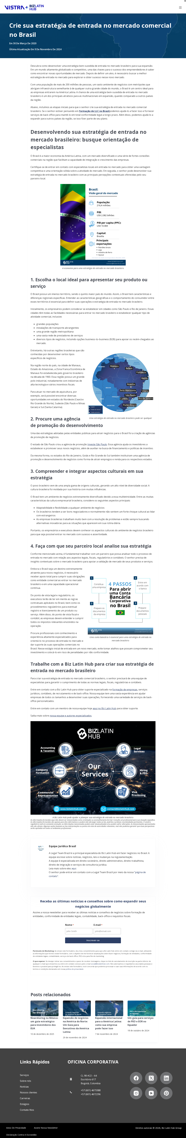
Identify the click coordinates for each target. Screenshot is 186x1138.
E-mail (98, 924)
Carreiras (25, 1098)
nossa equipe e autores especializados (71, 715)
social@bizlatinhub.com (100, 964)
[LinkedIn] (166, 1078)
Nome (69, 924)
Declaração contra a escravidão (21, 1135)
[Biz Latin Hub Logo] (24, 7)
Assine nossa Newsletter (46, 1128)
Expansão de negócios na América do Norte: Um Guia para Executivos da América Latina (76, 1024)
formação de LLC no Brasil (94, 111)
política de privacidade (74, 969)
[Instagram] (136, 1093)
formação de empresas (124, 689)
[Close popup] (185, 1)
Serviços (24, 1075)
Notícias (24, 1086)
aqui (73, 868)
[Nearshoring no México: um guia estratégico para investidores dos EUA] (45, 1008)
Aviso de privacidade (16, 1128)
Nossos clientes (28, 1092)
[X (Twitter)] (151, 1078)
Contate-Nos (27, 1109)
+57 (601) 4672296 (91, 1094)
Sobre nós (25, 1080)
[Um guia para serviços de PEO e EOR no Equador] (142, 1008)
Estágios (24, 1104)
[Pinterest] (166, 1093)
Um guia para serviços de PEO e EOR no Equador (140, 1021)
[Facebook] (136, 1078)
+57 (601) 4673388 (91, 1090)
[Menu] (180, 7)
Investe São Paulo (97, 444)
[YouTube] (151, 1093)
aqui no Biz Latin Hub (104, 708)
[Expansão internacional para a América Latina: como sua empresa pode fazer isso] (109, 1008)
